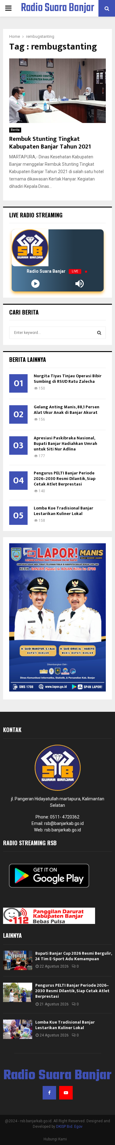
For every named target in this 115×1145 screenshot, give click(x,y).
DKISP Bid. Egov (69, 1126)
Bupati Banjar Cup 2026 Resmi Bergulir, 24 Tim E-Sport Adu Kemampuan (73, 956)
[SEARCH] (99, 333)
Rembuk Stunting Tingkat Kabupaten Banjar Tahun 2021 (50, 143)
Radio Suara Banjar (57, 8)
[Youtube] (66, 1092)
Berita (15, 130)
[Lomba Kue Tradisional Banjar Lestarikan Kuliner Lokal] (17, 1029)
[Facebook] (49, 1092)
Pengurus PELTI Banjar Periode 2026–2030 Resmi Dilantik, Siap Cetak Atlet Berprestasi (64, 478)
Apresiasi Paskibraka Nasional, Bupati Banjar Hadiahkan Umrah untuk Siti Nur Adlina (65, 443)
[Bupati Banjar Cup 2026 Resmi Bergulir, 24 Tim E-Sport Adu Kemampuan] (17, 960)
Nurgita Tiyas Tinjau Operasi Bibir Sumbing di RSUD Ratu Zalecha (68, 378)
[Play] (35, 284)
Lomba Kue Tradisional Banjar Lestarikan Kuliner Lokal (63, 511)
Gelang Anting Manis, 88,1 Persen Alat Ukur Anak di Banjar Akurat (66, 409)
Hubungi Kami (55, 1139)
